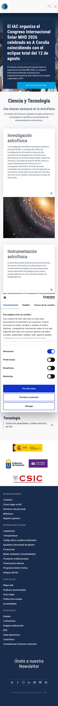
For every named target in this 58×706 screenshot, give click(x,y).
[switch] (51, 360)
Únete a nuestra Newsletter (29, 663)
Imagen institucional (13, 625)
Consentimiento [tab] (10, 305)
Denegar (29, 406)
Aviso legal (8, 594)
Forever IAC (9, 549)
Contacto (7, 500)
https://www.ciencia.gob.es (28, 448)
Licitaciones (9, 621)
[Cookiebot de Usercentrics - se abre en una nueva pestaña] (43, 297)
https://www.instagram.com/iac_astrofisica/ (23, 682)
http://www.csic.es (27, 479)
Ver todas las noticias (36, 85)
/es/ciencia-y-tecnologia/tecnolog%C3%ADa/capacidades (52, 425)
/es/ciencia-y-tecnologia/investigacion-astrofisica (51, 193)
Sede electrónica (11, 635)
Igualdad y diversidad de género (19, 545)
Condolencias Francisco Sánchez (20, 644)
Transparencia (10, 535)
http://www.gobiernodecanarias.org (15, 463)
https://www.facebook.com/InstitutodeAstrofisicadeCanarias (18, 682)
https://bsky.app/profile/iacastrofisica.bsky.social (40, 682)
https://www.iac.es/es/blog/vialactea (46, 682)
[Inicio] (4, 6)
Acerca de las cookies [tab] (44, 305)
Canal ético (8, 639)
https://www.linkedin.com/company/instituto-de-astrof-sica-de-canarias (29, 682)
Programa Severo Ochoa (15, 568)
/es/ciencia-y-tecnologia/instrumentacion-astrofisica (51, 289)
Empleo (7, 616)
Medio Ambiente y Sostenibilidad (19, 554)
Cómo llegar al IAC (12, 504)
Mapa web (8, 585)
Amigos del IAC (10, 572)
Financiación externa (13, 563)
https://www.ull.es (38, 463)
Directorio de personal (14, 509)
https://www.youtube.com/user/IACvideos (34, 682)
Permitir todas (29, 388)
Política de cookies (12, 599)
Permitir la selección (29, 397)
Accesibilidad (9, 603)
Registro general (11, 518)
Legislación (9, 531)
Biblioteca (8, 514)
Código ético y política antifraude (19, 540)
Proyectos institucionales (16, 558)
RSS (5, 630)
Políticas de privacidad (14, 590)
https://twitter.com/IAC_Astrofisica (12, 682)
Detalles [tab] (26, 305)
